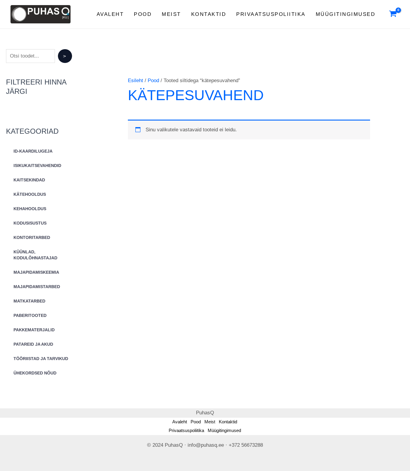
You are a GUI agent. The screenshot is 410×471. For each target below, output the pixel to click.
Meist (171, 14)
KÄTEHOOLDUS (30, 194)
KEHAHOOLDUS (30, 208)
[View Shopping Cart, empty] (392, 14)
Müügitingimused (345, 14)
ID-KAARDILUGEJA (33, 151)
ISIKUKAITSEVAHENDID (37, 165)
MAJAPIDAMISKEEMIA (36, 272)
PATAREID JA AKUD (33, 344)
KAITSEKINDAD (29, 179)
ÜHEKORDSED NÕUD (35, 373)
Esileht (135, 80)
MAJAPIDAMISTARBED (37, 286)
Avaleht (110, 14)
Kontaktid (208, 14)
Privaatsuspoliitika (271, 14)
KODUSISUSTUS (30, 223)
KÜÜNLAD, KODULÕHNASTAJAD (35, 254)
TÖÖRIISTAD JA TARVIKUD (41, 358)
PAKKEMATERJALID (34, 329)
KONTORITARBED (32, 237)
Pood (143, 14)
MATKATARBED (29, 301)
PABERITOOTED (30, 315)
